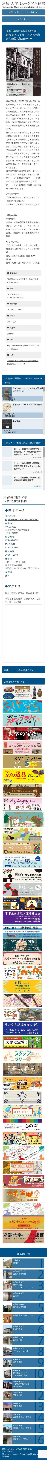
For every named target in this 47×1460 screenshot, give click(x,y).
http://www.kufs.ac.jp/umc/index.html (22, 520)
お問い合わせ (23, 19)
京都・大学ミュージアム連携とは (23, 12)
